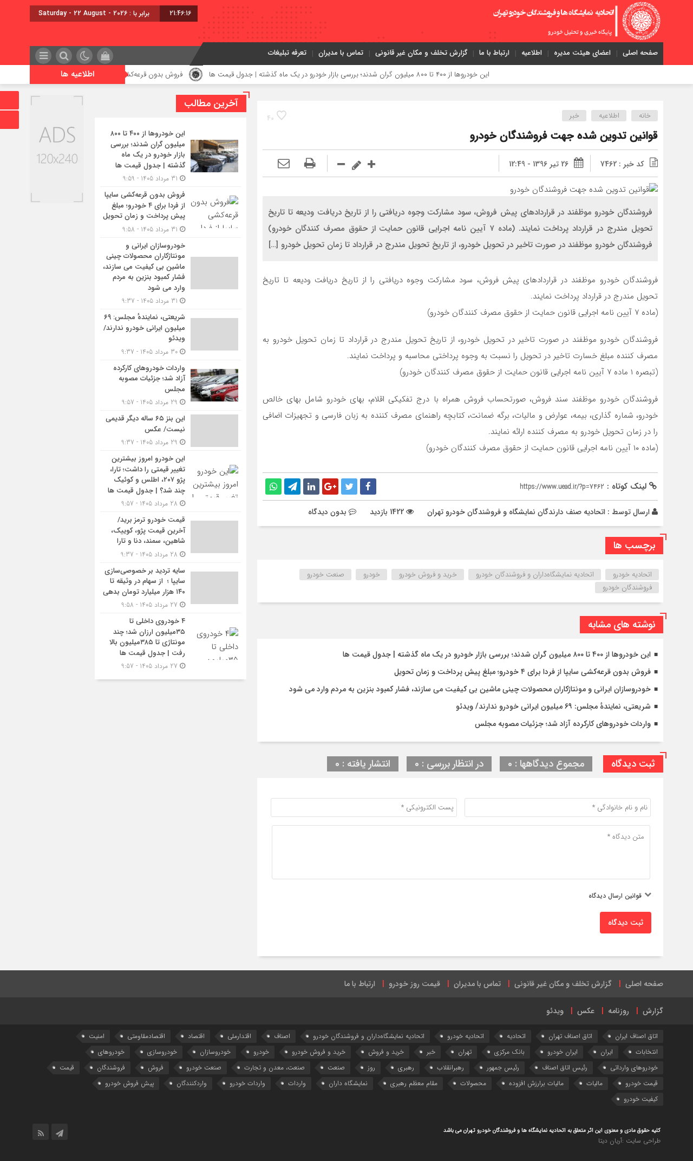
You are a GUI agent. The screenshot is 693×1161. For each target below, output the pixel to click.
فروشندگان (111, 1067)
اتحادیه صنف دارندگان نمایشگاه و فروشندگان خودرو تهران (516, 512)
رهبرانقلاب (450, 1067)
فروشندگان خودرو (627, 587)
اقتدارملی (239, 1036)
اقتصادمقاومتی (146, 1036)
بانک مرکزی (509, 1052)
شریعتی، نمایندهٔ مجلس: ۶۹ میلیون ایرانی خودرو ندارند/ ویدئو (553, 706)
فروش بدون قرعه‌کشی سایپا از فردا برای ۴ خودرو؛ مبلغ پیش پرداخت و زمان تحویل (522, 672)
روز (371, 1067)
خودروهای (111, 1052)
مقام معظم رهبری (413, 1083)
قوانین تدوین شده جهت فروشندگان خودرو (564, 135)
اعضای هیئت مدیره (582, 53)
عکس (585, 1011)
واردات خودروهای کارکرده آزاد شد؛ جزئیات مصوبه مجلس (563, 724)
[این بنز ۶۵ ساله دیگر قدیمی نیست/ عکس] (170, 430)
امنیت (96, 1036)
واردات (297, 1083)
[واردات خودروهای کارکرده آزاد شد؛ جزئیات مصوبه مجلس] (170, 385)
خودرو (371, 574)
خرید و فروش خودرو (428, 574)
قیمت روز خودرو (414, 984)
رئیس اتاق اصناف (564, 1067)
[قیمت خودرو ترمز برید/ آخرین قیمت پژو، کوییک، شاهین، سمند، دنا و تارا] (170, 537)
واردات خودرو (247, 1083)
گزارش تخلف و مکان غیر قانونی (421, 53)
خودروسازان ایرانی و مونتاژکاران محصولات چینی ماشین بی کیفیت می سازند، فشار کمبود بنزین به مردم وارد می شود (470, 689)
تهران (465, 1052)
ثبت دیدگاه (625, 923)
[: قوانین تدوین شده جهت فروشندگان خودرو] (284, 164)
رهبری (406, 1067)
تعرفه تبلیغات (287, 53)
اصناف (282, 1036)
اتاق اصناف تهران (570, 1036)
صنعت (336, 1067)
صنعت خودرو (325, 574)
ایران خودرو (562, 1052)
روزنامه (618, 1011)
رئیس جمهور (503, 1067)
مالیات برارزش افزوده (536, 1083)
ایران (606, 1052)
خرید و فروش (386, 1052)
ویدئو (555, 1011)
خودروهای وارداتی (634, 1067)
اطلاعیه (531, 53)
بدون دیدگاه (327, 512)
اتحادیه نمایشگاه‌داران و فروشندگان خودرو (535, 574)
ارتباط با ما (494, 53)
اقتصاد (196, 1036)
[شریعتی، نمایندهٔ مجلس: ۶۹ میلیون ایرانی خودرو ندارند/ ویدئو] (170, 334)
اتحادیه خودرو (632, 574)
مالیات (594, 1083)
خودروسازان (215, 1052)
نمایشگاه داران (348, 1083)
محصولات (473, 1083)
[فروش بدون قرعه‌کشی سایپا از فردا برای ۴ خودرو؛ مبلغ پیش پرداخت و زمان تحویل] (170, 212)
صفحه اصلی (640, 53)
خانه (645, 115)
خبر (574, 115)
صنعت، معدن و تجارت (274, 1067)
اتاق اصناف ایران (636, 1036)
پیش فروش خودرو (129, 1083)
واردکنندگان (191, 1083)
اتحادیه (516, 1036)
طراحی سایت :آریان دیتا (629, 1141)
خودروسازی (162, 1052)
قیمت (67, 1067)
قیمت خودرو (641, 1083)
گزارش (653, 1011)
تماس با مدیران (340, 53)
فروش (156, 1067)
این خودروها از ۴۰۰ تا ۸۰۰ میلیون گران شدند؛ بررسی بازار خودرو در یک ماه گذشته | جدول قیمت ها (380, 74)
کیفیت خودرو (641, 1099)
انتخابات (647, 1052)
